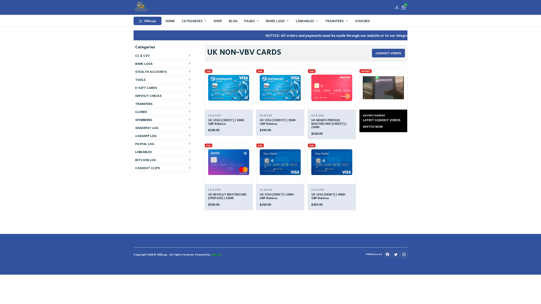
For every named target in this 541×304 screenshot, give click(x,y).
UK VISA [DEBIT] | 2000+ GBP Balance (277, 196)
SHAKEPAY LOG (146, 127)
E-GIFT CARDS (146, 87)
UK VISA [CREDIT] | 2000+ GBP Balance (226, 122)
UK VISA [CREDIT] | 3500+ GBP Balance (278, 122)
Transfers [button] (334, 20)
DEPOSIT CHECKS (148, 95)
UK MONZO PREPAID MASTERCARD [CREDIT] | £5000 (329, 123)
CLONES (141, 111)
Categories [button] (192, 20)
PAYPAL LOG (144, 143)
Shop (218, 20)
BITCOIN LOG (145, 159)
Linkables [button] (305, 20)
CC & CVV (142, 55)
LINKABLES (143, 151)
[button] (404, 7)
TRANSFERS (144, 103)
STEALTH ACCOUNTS (151, 71)
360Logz (149, 20)
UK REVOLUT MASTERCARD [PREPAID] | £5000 (227, 196)
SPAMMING (143, 119)
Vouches (362, 20)
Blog (233, 20)
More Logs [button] (275, 20)
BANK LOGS (144, 63)
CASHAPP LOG (146, 135)
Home (170, 20)
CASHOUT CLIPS (147, 168)
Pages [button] (249, 20)
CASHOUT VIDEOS (388, 53)
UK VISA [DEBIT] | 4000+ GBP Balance (328, 196)
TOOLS (140, 79)
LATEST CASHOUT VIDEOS (381, 120)
